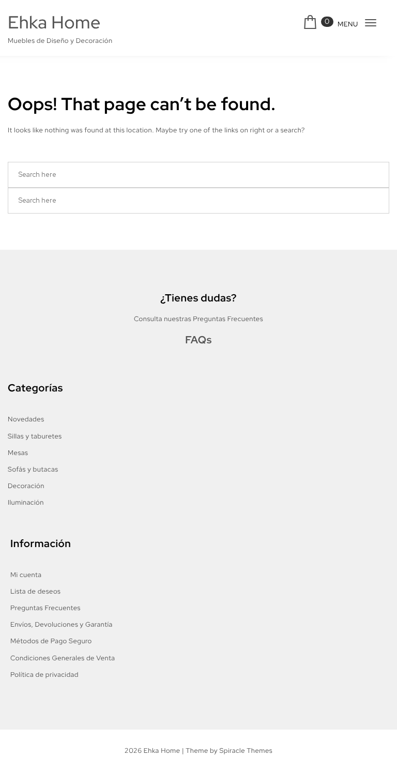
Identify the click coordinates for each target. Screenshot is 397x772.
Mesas (18, 452)
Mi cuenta (25, 574)
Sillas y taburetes (35, 436)
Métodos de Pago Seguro (51, 641)
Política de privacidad (44, 674)
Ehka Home (54, 22)
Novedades (26, 419)
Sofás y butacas (33, 469)
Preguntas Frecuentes (45, 607)
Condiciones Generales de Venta (62, 658)
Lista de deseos (35, 591)
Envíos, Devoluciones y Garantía (61, 624)
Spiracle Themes (245, 750)
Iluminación (26, 502)
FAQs (198, 340)
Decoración (26, 485)
